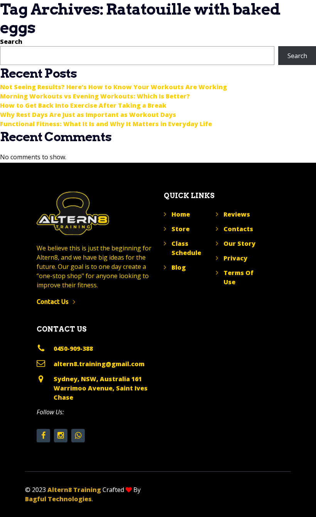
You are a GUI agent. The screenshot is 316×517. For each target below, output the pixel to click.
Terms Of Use (239, 277)
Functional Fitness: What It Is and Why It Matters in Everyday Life (106, 124)
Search (11, 41)
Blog (178, 267)
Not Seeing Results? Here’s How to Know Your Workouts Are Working (113, 87)
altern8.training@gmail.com (99, 364)
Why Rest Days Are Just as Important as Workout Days (88, 114)
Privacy (235, 258)
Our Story (239, 243)
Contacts (238, 229)
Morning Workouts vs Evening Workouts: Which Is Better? (95, 96)
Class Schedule (186, 248)
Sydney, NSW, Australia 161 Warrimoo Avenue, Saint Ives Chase (101, 388)
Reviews (237, 214)
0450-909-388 (73, 348)
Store (180, 229)
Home (180, 214)
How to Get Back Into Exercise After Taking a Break (83, 105)
